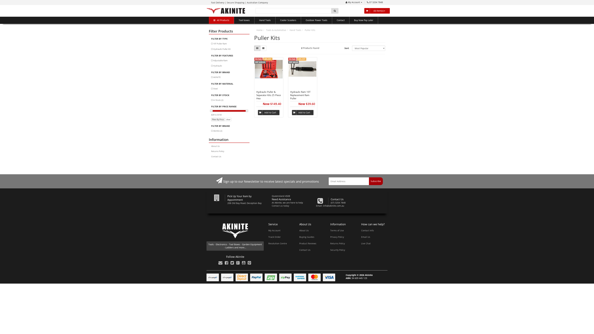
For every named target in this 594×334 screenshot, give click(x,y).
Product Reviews (307, 243)
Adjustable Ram (220, 60)
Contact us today (280, 205)
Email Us (365, 237)
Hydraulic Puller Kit (222, 49)
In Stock (218, 100)
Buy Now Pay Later (363, 20)
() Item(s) (378, 10)
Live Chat (366, 243)
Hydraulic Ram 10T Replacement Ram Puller (300, 95)
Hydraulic (217, 65)
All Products (223, 20)
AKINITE (217, 77)
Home (259, 30)
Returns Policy (217, 151)
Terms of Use (337, 230)
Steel (215, 88)
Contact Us (216, 156)
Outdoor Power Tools (316, 20)
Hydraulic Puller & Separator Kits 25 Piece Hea (268, 95)
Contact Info (367, 230)
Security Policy (337, 249)
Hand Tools (265, 20)
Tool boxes (244, 20)
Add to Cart (270, 112)
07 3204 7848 (376, 2)
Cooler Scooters (288, 20)
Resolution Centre (277, 243)
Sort (346, 48)
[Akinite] (226, 10)
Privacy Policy (337, 237)
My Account (354, 2)
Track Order (274, 237)
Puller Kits (310, 30)
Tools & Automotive (276, 30)
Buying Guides (306, 237)
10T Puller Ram (220, 43)
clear (228, 119)
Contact (341, 20)
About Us (215, 146)
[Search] (334, 11)
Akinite (217, 130)
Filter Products (221, 31)
